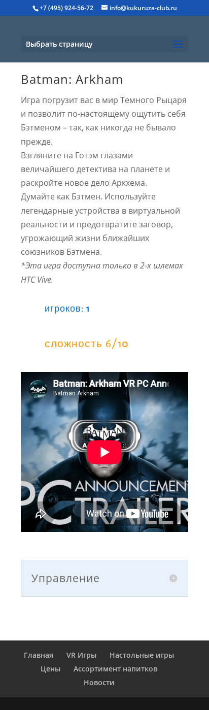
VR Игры (81, 655)
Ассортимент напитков (115, 668)
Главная (38, 655)
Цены (50, 668)
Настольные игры (142, 655)
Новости (99, 682)
